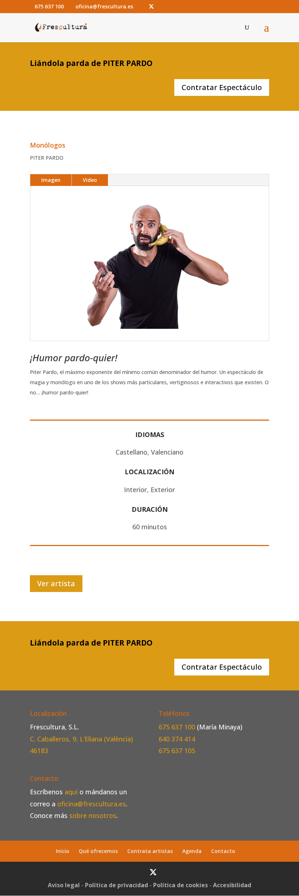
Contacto (223, 851)
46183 (39, 750)
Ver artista (56, 583)
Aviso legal (64, 885)
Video (90, 179)
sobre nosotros (92, 815)
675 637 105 (177, 750)
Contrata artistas (150, 851)
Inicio (62, 851)
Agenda (192, 851)
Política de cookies (180, 885)
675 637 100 (178, 726)
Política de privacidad (116, 885)
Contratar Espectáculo (222, 87)
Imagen (51, 179)
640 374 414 (177, 739)
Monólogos (47, 145)
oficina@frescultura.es (91, 803)
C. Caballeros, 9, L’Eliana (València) (81, 739)
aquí (71, 791)
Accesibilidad (232, 885)
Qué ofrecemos (98, 851)
